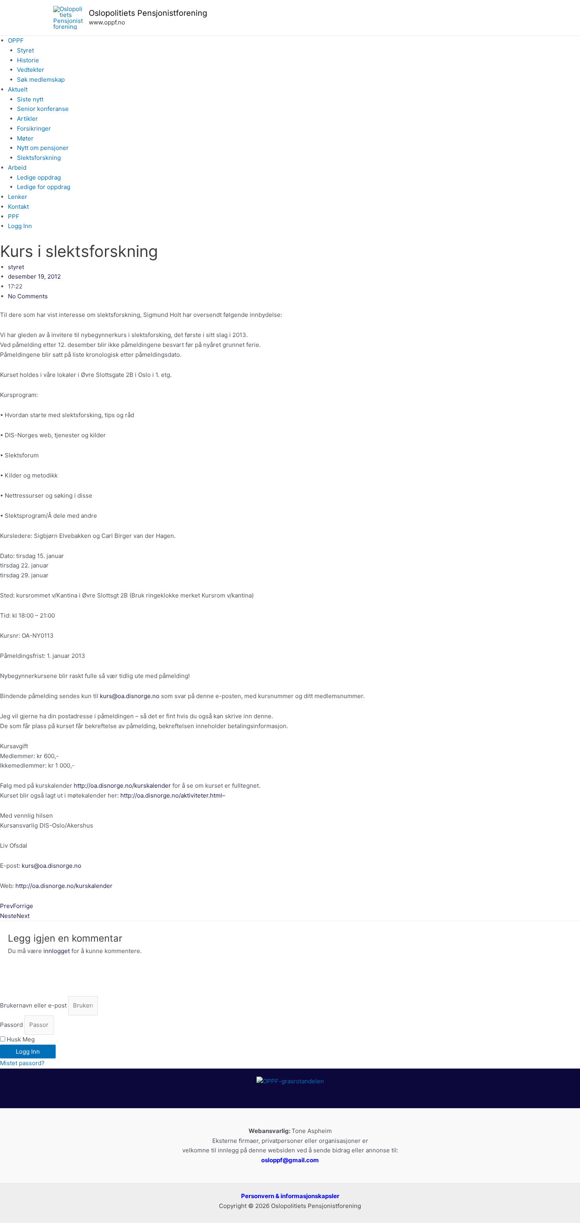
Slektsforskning (39, 157)
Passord (11, 1024)
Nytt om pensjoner (43, 148)
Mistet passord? (22, 1063)
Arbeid (17, 167)
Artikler (27, 118)
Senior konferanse (43, 108)
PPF (13, 216)
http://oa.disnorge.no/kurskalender (122, 785)
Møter (25, 138)
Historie (28, 60)
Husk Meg (20, 1039)
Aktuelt (18, 89)
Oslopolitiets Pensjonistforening (148, 13)
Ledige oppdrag (39, 177)
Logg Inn (20, 226)
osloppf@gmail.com (290, 1160)
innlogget (56, 951)
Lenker (17, 196)
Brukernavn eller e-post (33, 1005)
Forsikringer (34, 128)
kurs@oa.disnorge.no (129, 696)
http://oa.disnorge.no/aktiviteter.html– (172, 795)
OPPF (16, 40)
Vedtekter (30, 69)
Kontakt (18, 206)
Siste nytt (30, 99)
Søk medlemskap (41, 79)
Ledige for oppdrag (43, 187)
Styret (25, 50)
